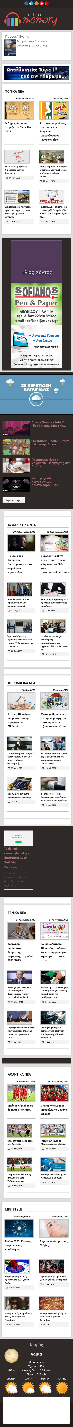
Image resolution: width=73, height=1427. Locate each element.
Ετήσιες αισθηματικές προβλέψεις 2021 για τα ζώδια (17, 1279)
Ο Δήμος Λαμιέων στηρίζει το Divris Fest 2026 (18, 127)
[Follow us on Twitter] (31, 3)
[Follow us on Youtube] (42, 3)
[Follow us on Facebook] (26, 3)
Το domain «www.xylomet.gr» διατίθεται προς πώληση (16, 855)
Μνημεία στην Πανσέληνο (32, 41)
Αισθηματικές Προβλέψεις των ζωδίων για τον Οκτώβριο (53, 1316)
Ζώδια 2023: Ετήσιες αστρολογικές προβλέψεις (18, 1245)
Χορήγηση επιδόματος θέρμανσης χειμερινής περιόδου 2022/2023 (20, 952)
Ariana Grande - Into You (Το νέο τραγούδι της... (49, 424)
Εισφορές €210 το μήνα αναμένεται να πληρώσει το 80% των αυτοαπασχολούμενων (55, 564)
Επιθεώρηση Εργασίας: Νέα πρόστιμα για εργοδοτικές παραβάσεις (54, 602)
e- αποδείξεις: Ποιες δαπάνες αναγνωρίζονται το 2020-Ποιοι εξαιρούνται (54, 797)
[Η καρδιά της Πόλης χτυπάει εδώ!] (31, 18)
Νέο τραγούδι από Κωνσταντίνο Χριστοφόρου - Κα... (46, 481)
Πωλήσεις (10, 867)
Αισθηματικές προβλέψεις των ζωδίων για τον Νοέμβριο (18, 1316)
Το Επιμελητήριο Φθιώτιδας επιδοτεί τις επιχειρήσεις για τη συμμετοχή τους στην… (53, 952)
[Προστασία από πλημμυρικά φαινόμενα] (36, 394)
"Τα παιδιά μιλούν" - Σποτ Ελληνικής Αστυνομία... (50, 442)
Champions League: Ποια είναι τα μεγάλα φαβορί (54, 1109)
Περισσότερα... (14, 500)
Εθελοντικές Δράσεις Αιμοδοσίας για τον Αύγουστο (16, 169)
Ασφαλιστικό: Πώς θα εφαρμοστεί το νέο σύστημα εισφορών (18, 602)
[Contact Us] (47, 3)
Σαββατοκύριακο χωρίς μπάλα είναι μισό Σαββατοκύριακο (19, 1177)
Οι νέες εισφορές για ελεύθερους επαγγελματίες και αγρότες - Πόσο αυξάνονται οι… (54, 643)
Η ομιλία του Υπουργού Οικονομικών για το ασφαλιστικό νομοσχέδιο (19, 564)
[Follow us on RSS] (36, 3)
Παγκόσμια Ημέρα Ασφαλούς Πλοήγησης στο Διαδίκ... (50, 463)
